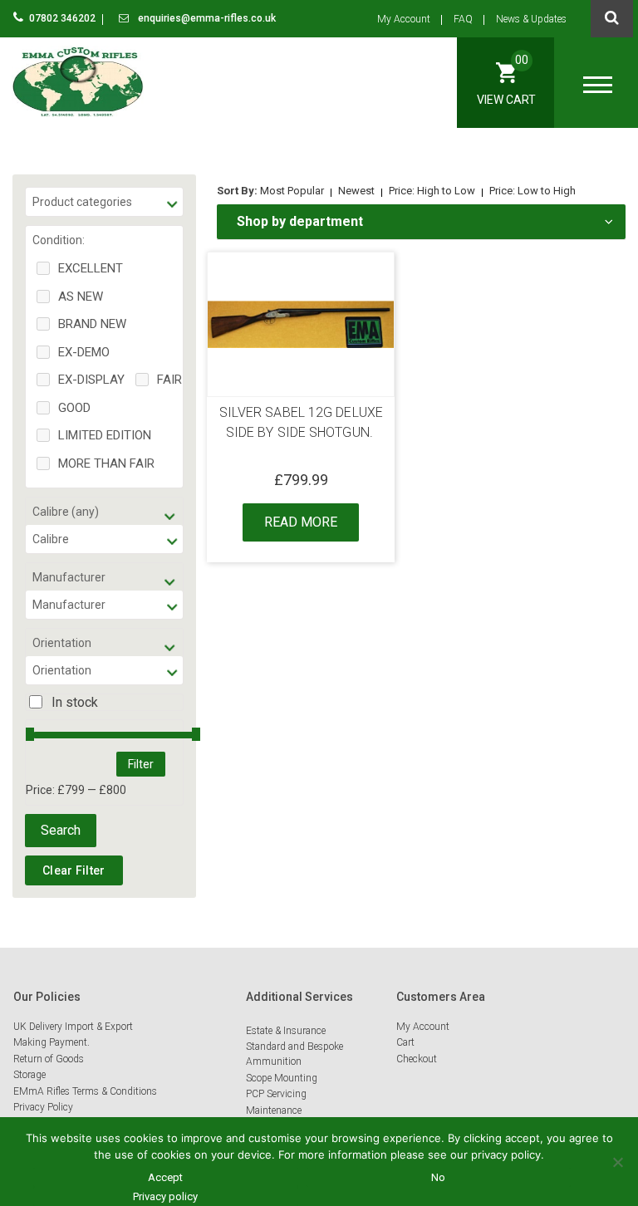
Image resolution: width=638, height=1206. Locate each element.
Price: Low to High (532, 190)
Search (61, 830)
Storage (29, 1075)
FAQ (463, 19)
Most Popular (292, 190)
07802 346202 (63, 18)
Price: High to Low (432, 190)
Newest (356, 190)
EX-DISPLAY (91, 379)
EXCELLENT (90, 268)
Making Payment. (51, 1042)
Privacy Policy (43, 1107)
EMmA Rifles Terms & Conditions (85, 1091)
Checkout (416, 1059)
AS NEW (80, 296)
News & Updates (531, 19)
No (438, 1177)
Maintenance (274, 1110)
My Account (403, 19)
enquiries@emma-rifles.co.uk (205, 18)
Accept (165, 1177)
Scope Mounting (281, 1078)
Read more (300, 522)
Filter (141, 764)
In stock (75, 702)
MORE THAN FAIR (106, 463)
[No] (617, 1162)
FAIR (169, 379)
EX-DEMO (84, 352)
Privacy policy (165, 1196)
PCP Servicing (276, 1094)
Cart (405, 1042)
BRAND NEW (92, 323)
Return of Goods (48, 1059)
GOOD (74, 407)
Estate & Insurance (286, 1031)
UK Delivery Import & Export (73, 1026)
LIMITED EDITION (104, 435)
